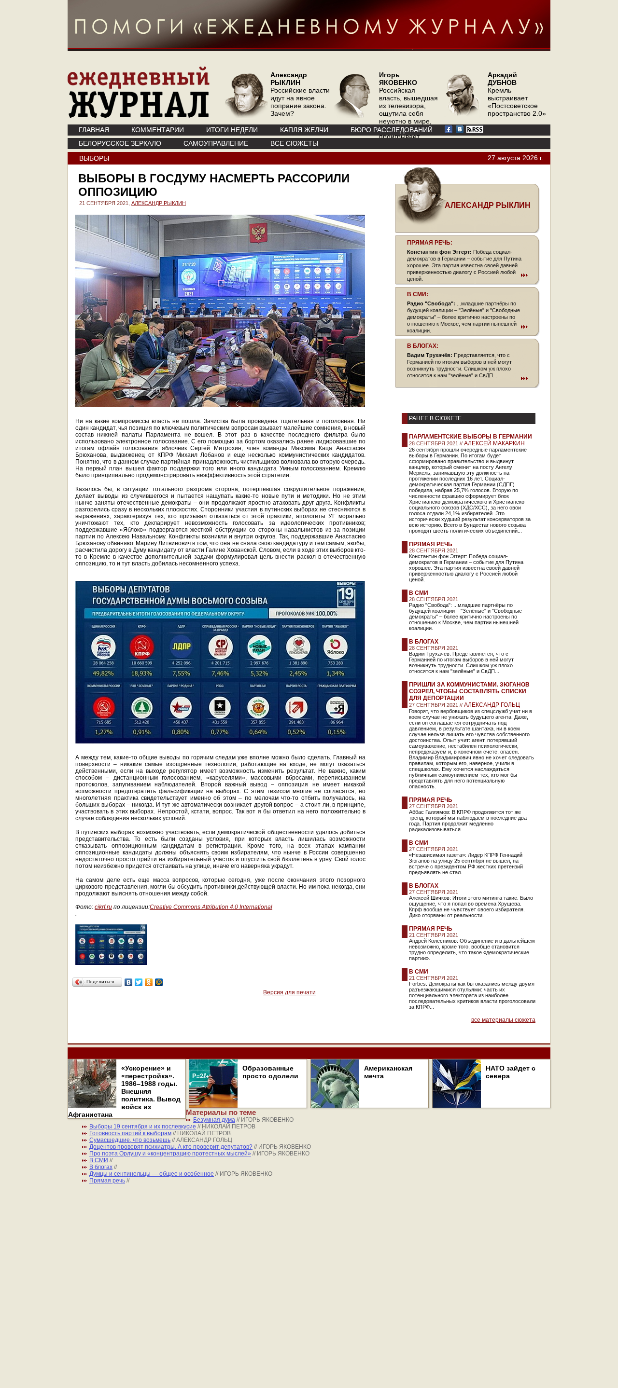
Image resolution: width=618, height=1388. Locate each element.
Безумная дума (214, 1119)
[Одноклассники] (149, 982)
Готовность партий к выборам (130, 1133)
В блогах (423, 641)
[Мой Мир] (159, 982)
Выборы (94, 158)
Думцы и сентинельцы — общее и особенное (151, 1173)
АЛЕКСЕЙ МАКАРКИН (494, 443)
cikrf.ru (103, 907)
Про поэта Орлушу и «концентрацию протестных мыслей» (170, 1153)
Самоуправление (215, 143)
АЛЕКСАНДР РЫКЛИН (158, 203)
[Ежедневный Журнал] (139, 115)
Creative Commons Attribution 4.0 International (211, 907)
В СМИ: (417, 294)
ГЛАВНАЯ (94, 130)
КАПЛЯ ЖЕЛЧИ (304, 130)
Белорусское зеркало (120, 143)
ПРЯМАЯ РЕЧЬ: (429, 242)
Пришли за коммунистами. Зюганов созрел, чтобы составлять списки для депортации (469, 691)
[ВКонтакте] (129, 982)
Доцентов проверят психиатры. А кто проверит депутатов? (171, 1146)
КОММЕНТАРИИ (157, 130)
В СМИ (418, 593)
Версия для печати (289, 992)
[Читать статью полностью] (467, 275)
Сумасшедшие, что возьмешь (129, 1140)
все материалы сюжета (503, 1020)
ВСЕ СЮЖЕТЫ (294, 143)
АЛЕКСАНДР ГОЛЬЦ (492, 704)
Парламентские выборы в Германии (470, 436)
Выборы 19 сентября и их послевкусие (142, 1126)
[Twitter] (139, 982)
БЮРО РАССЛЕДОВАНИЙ (392, 130)
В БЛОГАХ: (422, 346)
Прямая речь (430, 544)
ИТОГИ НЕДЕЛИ (232, 130)
